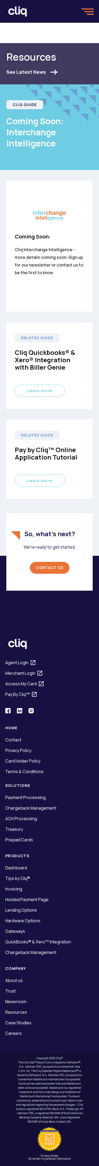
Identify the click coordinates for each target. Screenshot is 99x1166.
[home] (18, 11)
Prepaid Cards (19, 840)
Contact (13, 740)
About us (14, 980)
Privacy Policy (18, 750)
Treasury (14, 829)
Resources (16, 1012)
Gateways (15, 931)
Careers (13, 1033)
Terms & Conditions (24, 771)
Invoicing (13, 889)
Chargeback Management (30, 808)
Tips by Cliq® (17, 878)
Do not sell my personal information (49, 1158)
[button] (87, 11)
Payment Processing (25, 797)
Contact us (49, 567)
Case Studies (18, 1023)
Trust (10, 991)
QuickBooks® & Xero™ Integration (38, 942)
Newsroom (15, 1001)
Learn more (40, 390)
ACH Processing (21, 818)
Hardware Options (22, 921)
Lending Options (21, 910)
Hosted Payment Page (27, 899)
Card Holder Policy (22, 761)
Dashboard (16, 868)
